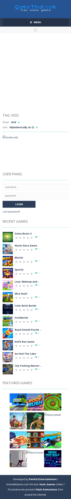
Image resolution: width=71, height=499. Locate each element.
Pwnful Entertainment (43, 479)
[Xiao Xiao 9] (18, 458)
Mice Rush (21, 293)
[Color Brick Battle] (8, 309)
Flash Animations (46, 489)
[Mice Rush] (8, 297)
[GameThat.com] (35, 7)
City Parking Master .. (28, 365)
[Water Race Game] (8, 248)
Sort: (5, 127)
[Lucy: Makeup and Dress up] (8, 284)
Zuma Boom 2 (23, 233)
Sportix (19, 269)
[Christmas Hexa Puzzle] (18, 420)
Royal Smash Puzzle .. (28, 329)
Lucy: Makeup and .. (27, 281)
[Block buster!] (35, 452)
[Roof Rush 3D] (35, 401)
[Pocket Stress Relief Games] (35, 439)
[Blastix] (8, 260)
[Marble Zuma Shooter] (52, 401)
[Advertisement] (35, 74)
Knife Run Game (24, 341)
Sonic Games (47, 484)
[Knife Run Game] (8, 345)
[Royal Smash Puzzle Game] (8, 333)
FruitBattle (21, 317)
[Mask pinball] (52, 414)
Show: (6, 122)
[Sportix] (8, 272)
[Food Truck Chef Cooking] (18, 439)
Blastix (19, 257)
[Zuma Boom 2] (8, 236)
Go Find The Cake (25, 353)
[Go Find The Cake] (8, 357)
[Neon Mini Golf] (52, 458)
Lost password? (11, 211)
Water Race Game (26, 245)
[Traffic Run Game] (18, 401)
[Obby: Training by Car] (52, 439)
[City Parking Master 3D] (8, 369)
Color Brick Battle (25, 305)
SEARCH (36, 30)
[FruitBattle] (8, 321)
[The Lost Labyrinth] (35, 420)
